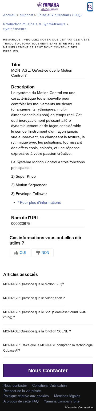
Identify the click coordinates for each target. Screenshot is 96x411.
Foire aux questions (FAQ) (60, 15)
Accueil (9, 15)
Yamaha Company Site (61, 401)
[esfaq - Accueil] (48, 6)
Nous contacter (15, 386)
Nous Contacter (48, 370)
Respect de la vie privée (22, 391)
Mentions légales (67, 396)
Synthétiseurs (14, 29)
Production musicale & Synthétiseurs (34, 24)
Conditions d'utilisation (49, 386)
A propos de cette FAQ (21, 401)
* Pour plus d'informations (39, 203)
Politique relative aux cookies (26, 396)
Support (26, 15)
